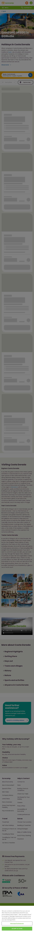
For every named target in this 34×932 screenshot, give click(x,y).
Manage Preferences (17, 923)
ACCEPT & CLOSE (17, 928)
